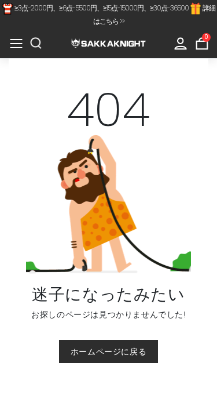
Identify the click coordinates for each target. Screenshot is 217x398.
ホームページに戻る (108, 351)
